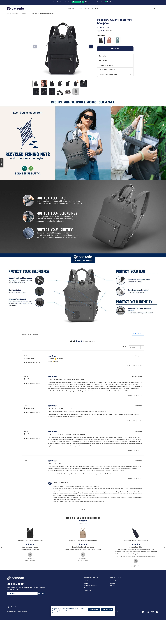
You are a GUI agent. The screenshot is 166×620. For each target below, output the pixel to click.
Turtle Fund (87, 590)
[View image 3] (51, 83)
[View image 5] (67, 83)
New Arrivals (72, 8)
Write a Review (138, 334)
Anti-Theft (95, 8)
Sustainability (88, 588)
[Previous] (2, 547)
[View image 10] (51, 91)
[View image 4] (59, 83)
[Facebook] (143, 611)
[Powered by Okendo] (30, 334)
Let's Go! (41, 593)
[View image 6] (75, 83)
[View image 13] (75, 91)
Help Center (113, 581)
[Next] (164, 547)
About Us (87, 581)
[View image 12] (67, 91)
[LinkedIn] (157, 611)
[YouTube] (152, 611)
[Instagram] (147, 611)
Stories (86, 583)
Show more (82, 509)
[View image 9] (43, 91)
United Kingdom (107, 609)
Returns (112, 585)
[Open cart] (158, 9)
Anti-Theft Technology (90, 585)
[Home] (8, 13)
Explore (87, 8)
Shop (80, 8)
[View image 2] (43, 83)
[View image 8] (36, 91)
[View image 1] (36, 83)
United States (94, 609)
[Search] (151, 9)
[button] (1, 162)
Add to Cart (115, 48)
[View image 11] (59, 91)
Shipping (112, 583)
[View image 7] (83, 83)
